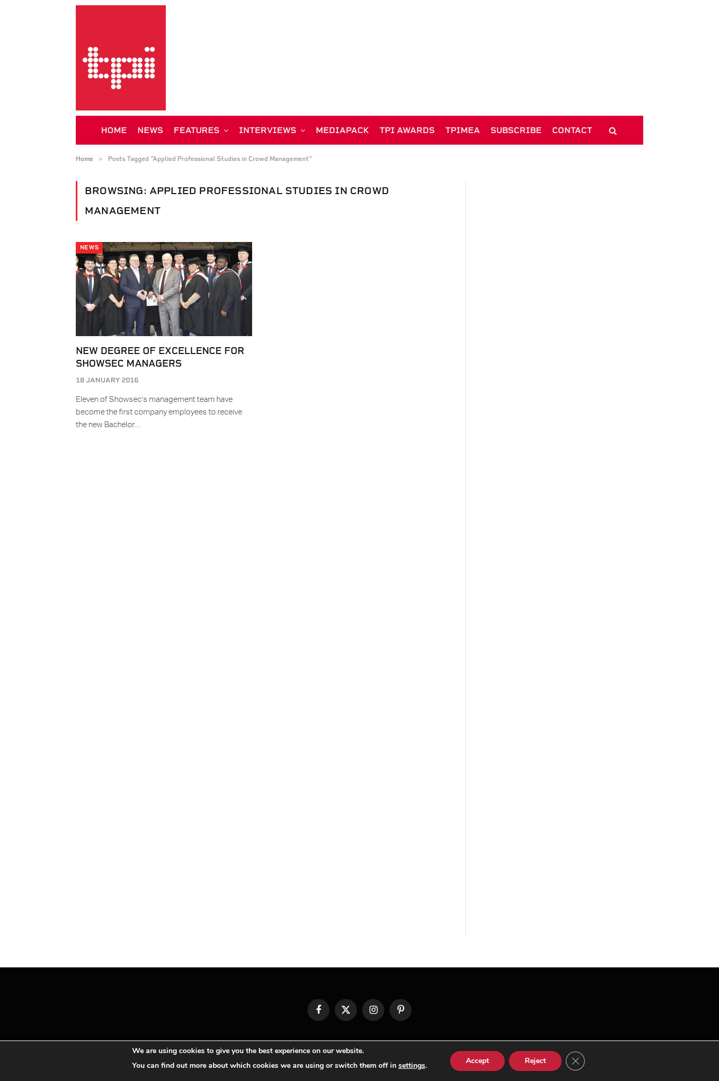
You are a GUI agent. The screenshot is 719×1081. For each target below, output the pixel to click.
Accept (477, 1061)
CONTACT (572, 130)
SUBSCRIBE (516, 130)
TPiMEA (462, 130)
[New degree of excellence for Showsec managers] (164, 289)
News (89, 247)
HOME (114, 130)
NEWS (150, 130)
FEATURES (196, 130)
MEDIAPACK (342, 130)
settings (411, 1065)
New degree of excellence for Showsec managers (160, 357)
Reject (535, 1061)
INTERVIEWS (267, 130)
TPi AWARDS (407, 130)
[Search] (612, 130)
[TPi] (121, 58)
